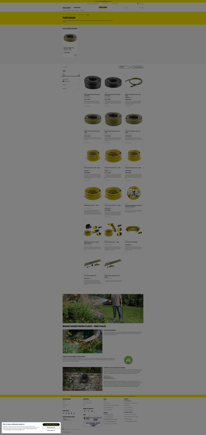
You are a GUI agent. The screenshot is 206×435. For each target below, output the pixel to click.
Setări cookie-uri (51, 430)
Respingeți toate (51, 427)
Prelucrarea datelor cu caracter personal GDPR (12, 429)
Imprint (23, 429)
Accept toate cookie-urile (51, 424)
